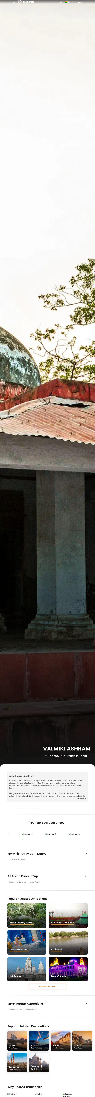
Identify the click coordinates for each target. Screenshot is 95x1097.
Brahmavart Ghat (32, 1010)
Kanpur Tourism (35, 882)
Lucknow (14, 1068)
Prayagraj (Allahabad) (38, 1068)
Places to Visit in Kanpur (17, 882)
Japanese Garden (16, 1010)
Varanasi (79, 1046)
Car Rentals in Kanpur (17, 859)
